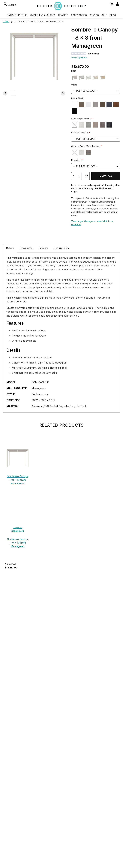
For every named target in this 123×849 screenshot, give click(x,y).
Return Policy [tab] (61, 247)
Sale (104, 15)
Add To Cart (105, 176)
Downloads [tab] (26, 247)
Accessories (79, 15)
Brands (94, 15)
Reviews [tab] (43, 247)
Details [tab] (10, 248)
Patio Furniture (17, 15)
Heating (63, 15)
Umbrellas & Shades (43, 15)
